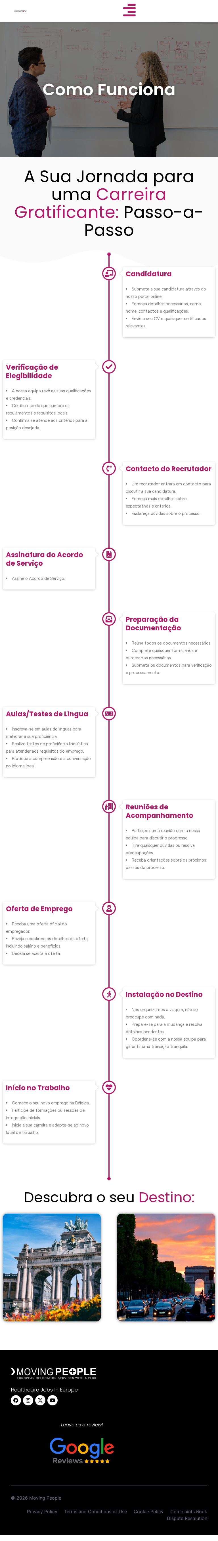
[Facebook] (16, 1400)
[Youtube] (52, 1400)
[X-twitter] (40, 1400)
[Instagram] (28, 1400)
